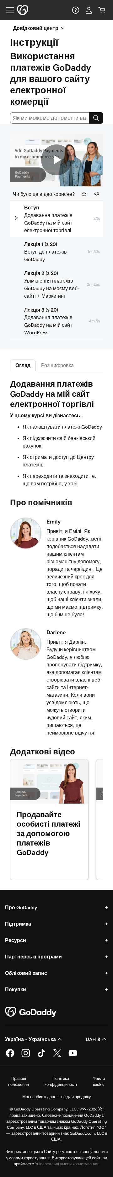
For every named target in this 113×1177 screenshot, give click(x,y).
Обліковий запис (26, 972)
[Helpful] (84, 194)
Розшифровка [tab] (57, 365)
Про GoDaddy (21, 907)
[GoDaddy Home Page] (31, 1012)
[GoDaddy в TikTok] (41, 1056)
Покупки (15, 989)
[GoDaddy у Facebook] (10, 1056)
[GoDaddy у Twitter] (57, 1056)
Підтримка (18, 923)
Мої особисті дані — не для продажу (56, 1097)
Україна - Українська (30, 1039)
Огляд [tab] (22, 365)
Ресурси (15, 940)
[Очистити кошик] (102, 10)
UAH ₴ (93, 1039)
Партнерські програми (33, 956)
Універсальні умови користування (66, 1164)
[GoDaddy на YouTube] (73, 1056)
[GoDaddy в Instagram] (26, 1056)
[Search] (96, 118)
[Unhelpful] (96, 194)
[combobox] (49, 118)
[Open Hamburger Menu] (7, 10)
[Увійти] (89, 10)
